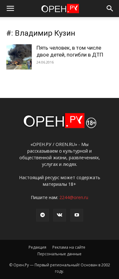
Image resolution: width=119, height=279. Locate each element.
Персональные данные (59, 254)
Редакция (37, 247)
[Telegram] (42, 215)
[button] (10, 8)
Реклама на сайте (68, 247)
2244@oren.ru (73, 197)
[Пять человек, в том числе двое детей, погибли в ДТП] (19, 57)
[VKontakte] (59, 215)
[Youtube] (76, 215)
